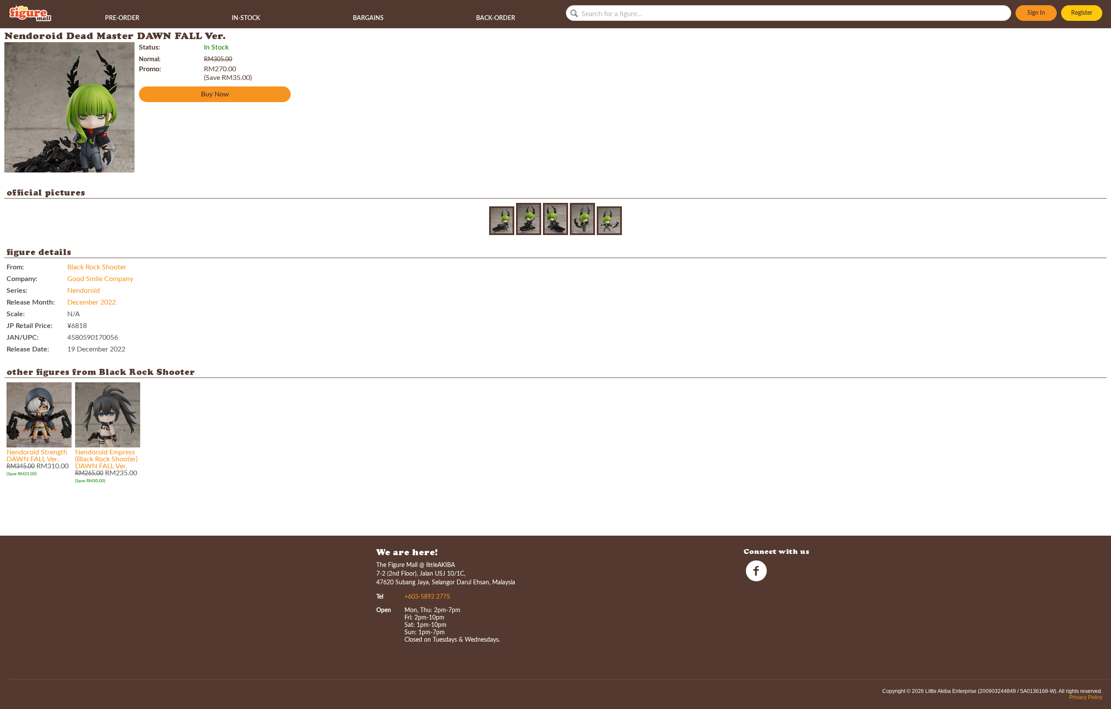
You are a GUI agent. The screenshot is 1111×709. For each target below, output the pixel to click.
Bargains (368, 18)
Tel (379, 597)
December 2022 (91, 302)
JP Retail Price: (30, 325)
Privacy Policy (1085, 697)
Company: (22, 278)
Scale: (16, 314)
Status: (149, 47)
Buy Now (215, 94)
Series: (17, 290)
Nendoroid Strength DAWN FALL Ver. (37, 456)
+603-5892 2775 (427, 597)
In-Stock (246, 18)
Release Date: (28, 349)
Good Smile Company (100, 278)
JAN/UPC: (23, 337)
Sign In (1036, 13)
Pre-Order (122, 18)
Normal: (150, 59)
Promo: (150, 69)
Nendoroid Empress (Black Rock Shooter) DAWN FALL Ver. (106, 459)
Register (1081, 13)
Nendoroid (83, 290)
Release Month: (31, 302)
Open (383, 610)
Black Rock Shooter (96, 267)
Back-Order (495, 18)
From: (15, 267)
